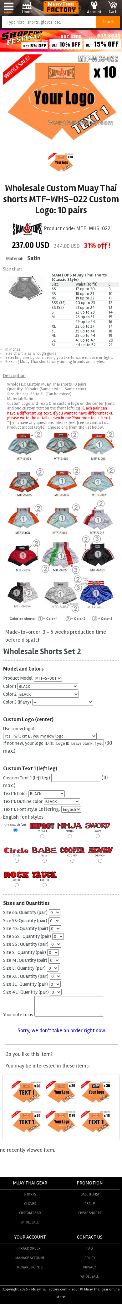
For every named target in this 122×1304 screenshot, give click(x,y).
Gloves (30, 1203)
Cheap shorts (89, 1213)
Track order (30, 1248)
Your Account (30, 1237)
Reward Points (30, 1267)
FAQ (89, 1248)
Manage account (29, 1258)
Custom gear (30, 1213)
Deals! (89, 1203)
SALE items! (90, 1194)
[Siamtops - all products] (27, 228)
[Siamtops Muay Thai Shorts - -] (26, 1102)
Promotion (90, 1183)
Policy (89, 1258)
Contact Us (90, 1237)
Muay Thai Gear (30, 1183)
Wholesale (30, 1222)
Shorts (30, 1194)
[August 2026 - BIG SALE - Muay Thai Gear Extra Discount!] (61, 50)
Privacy (89, 1267)
